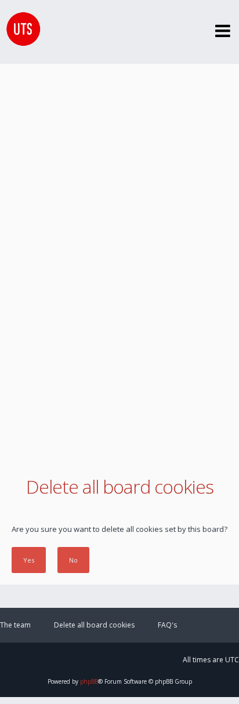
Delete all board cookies (94, 625)
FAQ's (167, 625)
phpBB (89, 681)
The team (15, 625)
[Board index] (20, 32)
